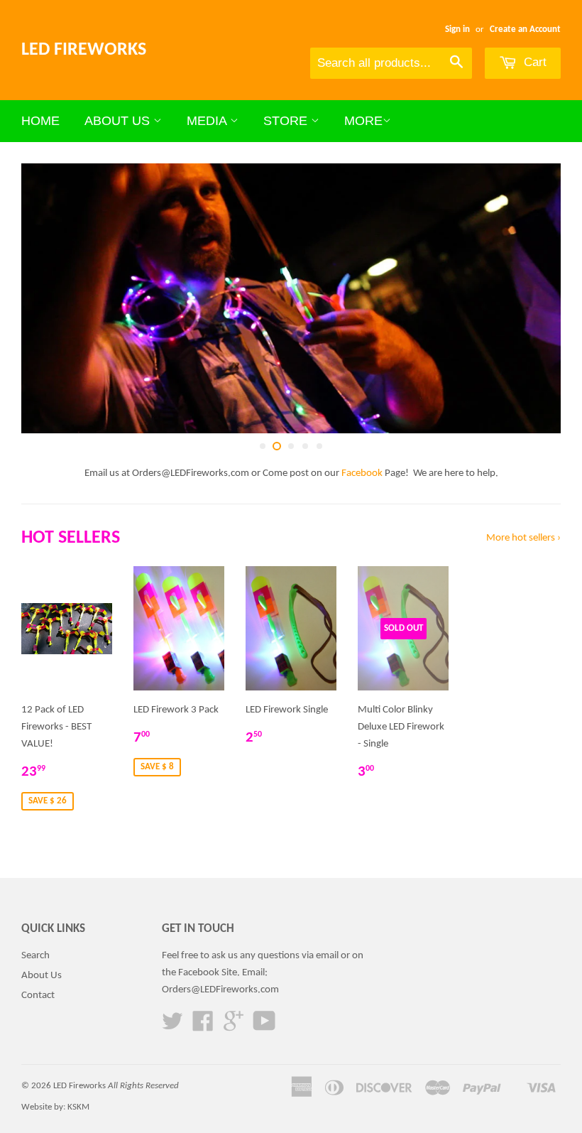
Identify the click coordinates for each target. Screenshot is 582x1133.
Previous (44, 298)
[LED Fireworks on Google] (233, 1026)
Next (538, 298)
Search (35, 955)
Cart (533, 62)
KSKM (78, 1107)
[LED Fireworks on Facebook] (203, 1026)
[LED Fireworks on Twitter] (172, 1026)
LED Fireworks (83, 50)
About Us (118, 121)
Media (208, 121)
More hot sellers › (523, 538)
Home (40, 121)
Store (287, 121)
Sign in (457, 29)
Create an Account (525, 29)
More (363, 121)
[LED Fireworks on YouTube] (264, 1026)
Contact (38, 995)
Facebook (362, 473)
